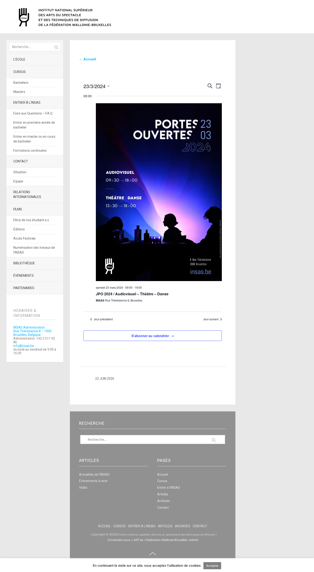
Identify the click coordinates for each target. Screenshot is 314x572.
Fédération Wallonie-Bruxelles (166, 540)
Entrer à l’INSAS (26, 102)
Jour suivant (210, 319)
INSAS (65, 17)
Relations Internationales (27, 194)
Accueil (162, 474)
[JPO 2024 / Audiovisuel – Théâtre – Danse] (159, 192)
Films (17, 209)
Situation (19, 172)
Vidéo (83, 487)
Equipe (18, 181)
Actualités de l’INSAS (94, 474)
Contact (20, 161)
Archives (163, 501)
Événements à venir (93, 481)
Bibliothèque (24, 263)
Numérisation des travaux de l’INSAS (34, 250)
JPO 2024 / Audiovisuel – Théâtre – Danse (132, 293)
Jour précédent (103, 319)
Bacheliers (21, 82)
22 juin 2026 (104, 378)
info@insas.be (23, 346)
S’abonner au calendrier (150, 335)
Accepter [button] (212, 565)
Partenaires (23, 288)
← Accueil (87, 59)
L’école (19, 59)
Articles (162, 494)
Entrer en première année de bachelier (34, 125)
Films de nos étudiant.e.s (31, 220)
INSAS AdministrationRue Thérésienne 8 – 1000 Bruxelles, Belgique (32, 331)
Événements (23, 275)
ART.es (138, 540)
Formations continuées (30, 150)
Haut (152, 554)
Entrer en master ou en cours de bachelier (34, 139)
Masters (19, 92)
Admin (193, 540)
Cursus (19, 72)
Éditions (19, 229)
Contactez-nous (118, 540)
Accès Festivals (24, 238)
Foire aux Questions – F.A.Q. (33, 113)
